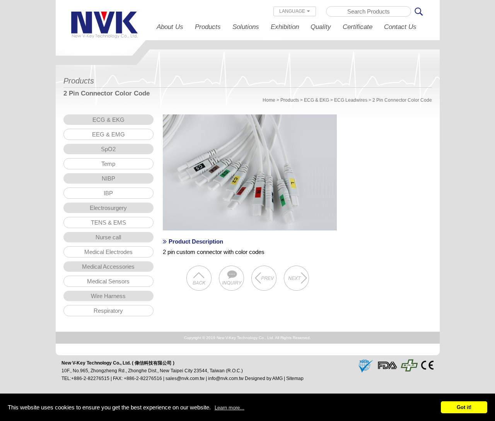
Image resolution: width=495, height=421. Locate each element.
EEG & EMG (108, 134)
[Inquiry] (231, 279)
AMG (277, 378)
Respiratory (108, 310)
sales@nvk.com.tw (185, 378)
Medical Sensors (108, 281)
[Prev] (264, 279)
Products (208, 27)
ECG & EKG (316, 100)
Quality (321, 27)
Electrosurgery (108, 208)
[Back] (199, 279)
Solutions (245, 27)
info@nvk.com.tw (226, 378)
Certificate (357, 27)
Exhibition (285, 27)
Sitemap (295, 378)
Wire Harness (108, 296)
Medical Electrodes (108, 252)
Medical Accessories (108, 266)
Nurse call (108, 237)
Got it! (464, 407)
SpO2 (108, 149)
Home (269, 100)
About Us (170, 27)
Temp (108, 163)
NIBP (108, 178)
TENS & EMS (108, 222)
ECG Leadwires (350, 100)
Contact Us (400, 27)
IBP (108, 193)
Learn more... (229, 408)
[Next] (296, 279)
